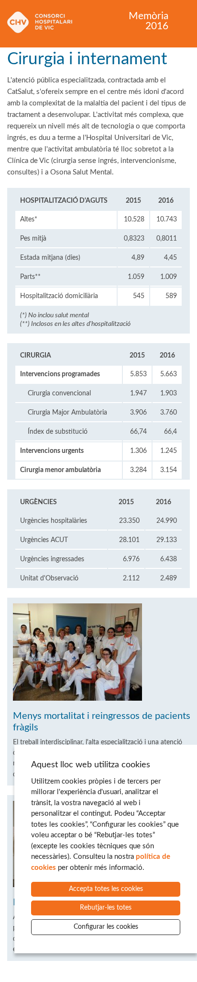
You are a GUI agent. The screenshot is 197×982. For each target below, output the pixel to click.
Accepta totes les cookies (106, 889)
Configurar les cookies (106, 927)
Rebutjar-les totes (105, 907)
